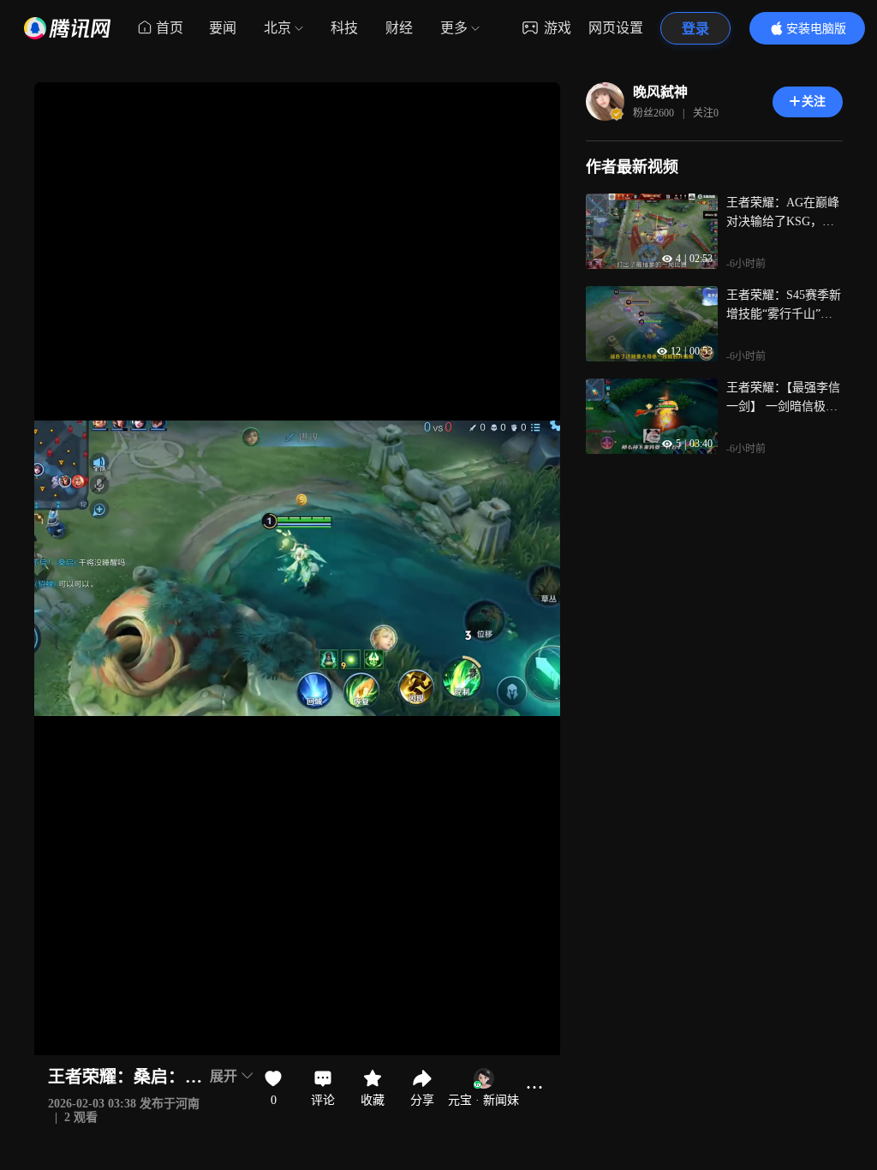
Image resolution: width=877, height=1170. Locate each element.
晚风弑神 (660, 92)
